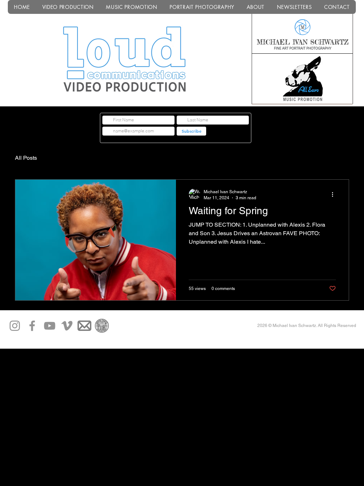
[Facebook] (32, 326)
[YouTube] (50, 326)
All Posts (26, 157)
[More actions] (335, 194)
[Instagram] (15, 326)
